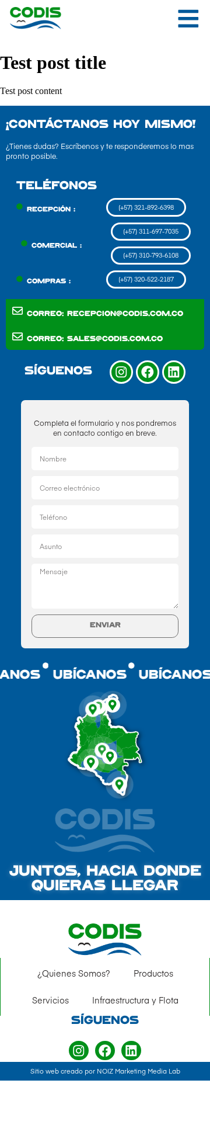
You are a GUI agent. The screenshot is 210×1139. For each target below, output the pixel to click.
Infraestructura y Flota (135, 1000)
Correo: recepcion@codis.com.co (105, 314)
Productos (153, 973)
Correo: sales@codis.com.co (95, 339)
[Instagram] (121, 372)
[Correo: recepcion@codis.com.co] (17, 310)
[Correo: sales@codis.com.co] (17, 336)
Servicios (50, 1000)
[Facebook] (147, 372)
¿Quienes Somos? (73, 973)
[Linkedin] (174, 372)
